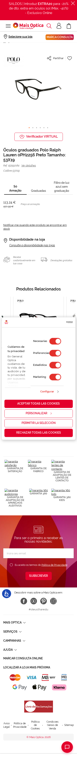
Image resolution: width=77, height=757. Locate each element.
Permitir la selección (39, 423)
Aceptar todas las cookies (38, 403)
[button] (49, 26)
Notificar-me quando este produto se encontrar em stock (35, 226)
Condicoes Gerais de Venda (52, 725)
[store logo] (28, 26)
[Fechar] (73, 3)
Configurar (47, 391)
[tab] (15, 189)
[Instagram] (53, 601)
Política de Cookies (35, 725)
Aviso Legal (6, 725)
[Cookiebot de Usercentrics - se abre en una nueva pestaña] (55, 322)
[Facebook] (24, 601)
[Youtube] (34, 601)
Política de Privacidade (54, 565)
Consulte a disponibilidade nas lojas (32, 245)
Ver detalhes (28, 165)
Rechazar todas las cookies (38, 432)
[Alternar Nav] (8, 26)
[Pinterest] (43, 601)
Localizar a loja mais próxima (26, 667)
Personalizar (36, 413)
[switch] (55, 353)
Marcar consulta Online (23, 658)
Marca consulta (60, 37)
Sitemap (69, 725)
